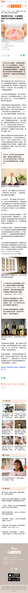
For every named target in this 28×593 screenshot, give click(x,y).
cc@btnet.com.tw (13, 563)
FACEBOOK (10, 1)
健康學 (9, 11)
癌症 (13, 11)
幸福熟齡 (3, 11)
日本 (3, 387)
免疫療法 (15, 384)
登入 (21, 1)
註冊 (26, 1)
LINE (16, 1)
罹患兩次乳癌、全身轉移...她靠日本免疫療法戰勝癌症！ (13, 11)
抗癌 (5, 384)
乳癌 (9, 384)
